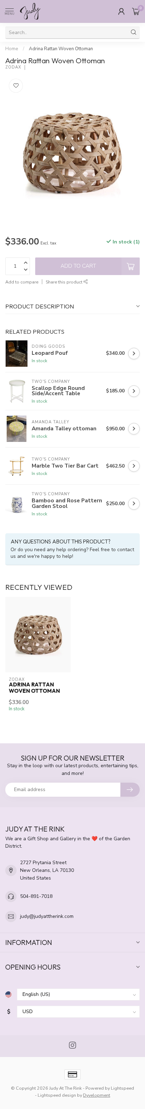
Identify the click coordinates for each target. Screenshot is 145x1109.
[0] (136, 11)
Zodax (13, 67)
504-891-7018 (36, 896)
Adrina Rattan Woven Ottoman (61, 49)
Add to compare (21, 282)
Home (11, 49)
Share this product (64, 282)
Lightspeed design (57, 1095)
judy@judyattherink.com (47, 916)
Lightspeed (122, 1088)
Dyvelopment (96, 1095)
